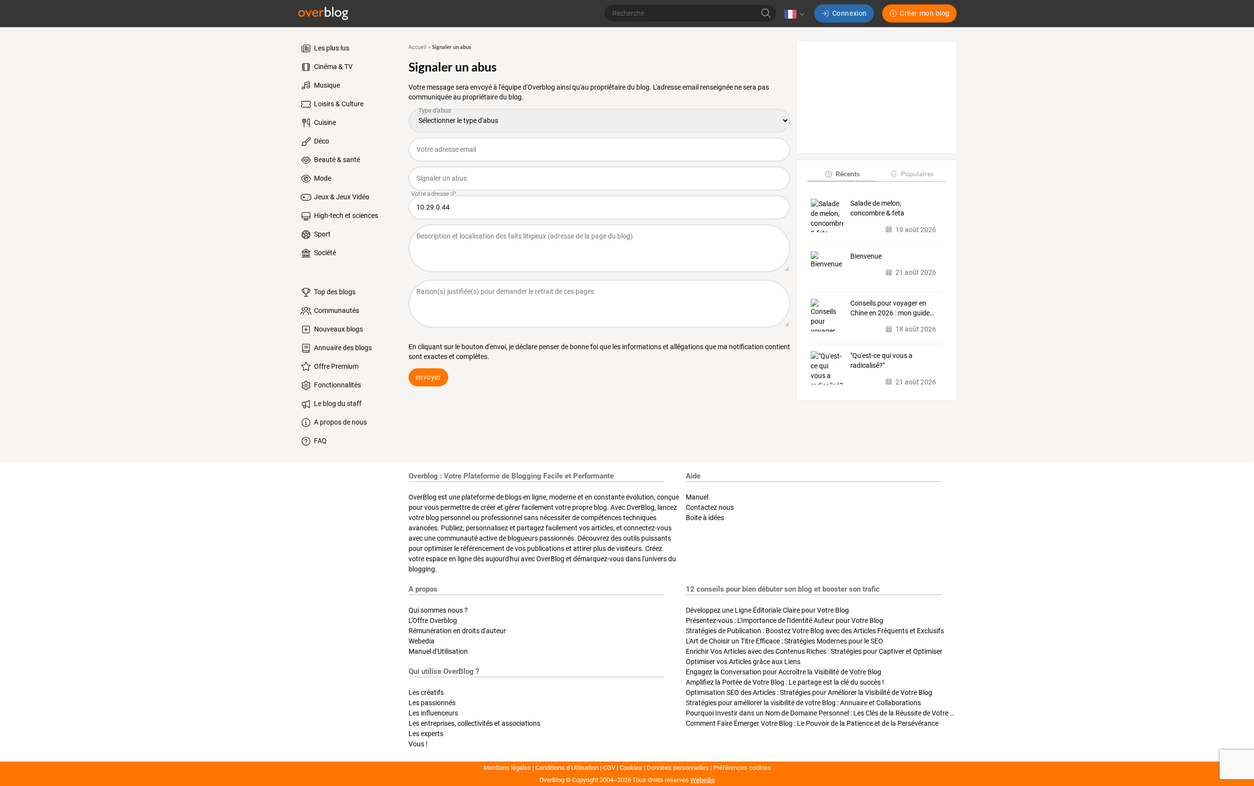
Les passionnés (432, 703)
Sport (322, 234)
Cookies (631, 767)
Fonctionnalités (337, 385)
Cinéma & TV (333, 67)
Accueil (418, 47)
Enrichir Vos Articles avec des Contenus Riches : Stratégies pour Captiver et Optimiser (814, 651)
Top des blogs (334, 292)
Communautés (336, 310)
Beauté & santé (336, 160)
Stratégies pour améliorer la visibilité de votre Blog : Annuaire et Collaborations (803, 703)
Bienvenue (866, 256)
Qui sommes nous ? (438, 610)
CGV (609, 767)
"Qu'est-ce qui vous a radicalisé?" (881, 360)
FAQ (320, 441)
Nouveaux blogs (338, 329)
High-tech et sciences (345, 215)
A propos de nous (340, 422)
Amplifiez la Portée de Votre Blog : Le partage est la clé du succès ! (785, 682)
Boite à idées (705, 518)
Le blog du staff (337, 403)
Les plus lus (331, 48)
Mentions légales (507, 767)
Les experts (426, 734)
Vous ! (418, 744)
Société (324, 253)
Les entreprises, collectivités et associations (474, 723)
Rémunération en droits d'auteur (457, 631)
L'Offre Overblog (433, 620)
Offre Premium (336, 366)
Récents (848, 173)
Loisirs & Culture (338, 104)
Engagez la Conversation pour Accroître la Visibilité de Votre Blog (783, 672)
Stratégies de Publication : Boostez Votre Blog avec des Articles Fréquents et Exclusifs (815, 631)
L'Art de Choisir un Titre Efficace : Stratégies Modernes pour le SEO (784, 641)
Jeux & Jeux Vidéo (341, 197)
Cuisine (324, 122)
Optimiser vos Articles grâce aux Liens (743, 662)
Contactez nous (710, 507)
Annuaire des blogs (342, 348)
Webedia (421, 641)
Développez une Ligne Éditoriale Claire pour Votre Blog (767, 610)
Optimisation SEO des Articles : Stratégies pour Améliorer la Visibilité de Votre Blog (809, 692)
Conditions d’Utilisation (567, 767)
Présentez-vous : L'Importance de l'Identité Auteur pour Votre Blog (784, 620)
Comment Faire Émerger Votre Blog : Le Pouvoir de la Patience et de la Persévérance (812, 723)
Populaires (917, 173)
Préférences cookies (742, 767)
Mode (322, 178)
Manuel (697, 497)
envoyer (428, 377)
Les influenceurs (433, 713)
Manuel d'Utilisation (438, 651)
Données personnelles (678, 767)
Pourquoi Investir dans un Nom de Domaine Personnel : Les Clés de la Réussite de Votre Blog (825, 713)
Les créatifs (426, 692)
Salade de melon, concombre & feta (877, 208)
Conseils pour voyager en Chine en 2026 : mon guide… (892, 308)
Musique (326, 85)
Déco (321, 141)
